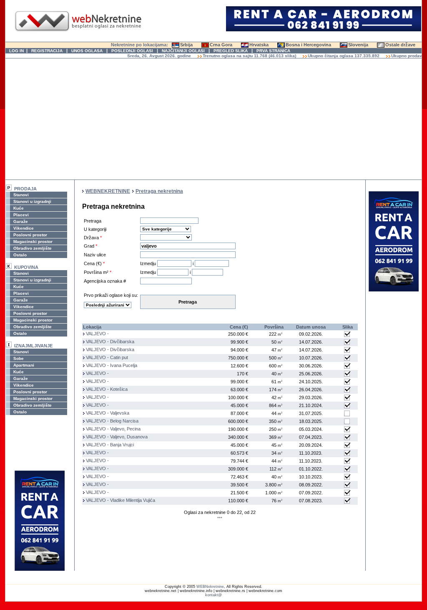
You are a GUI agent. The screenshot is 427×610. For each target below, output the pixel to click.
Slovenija (358, 44)
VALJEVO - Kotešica (107, 389)
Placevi (20, 215)
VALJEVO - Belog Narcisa (112, 420)
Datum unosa (311, 326)
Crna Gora (221, 44)
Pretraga (187, 301)
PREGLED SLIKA (231, 50)
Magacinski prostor (32, 241)
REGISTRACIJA (47, 50)
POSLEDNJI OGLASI (132, 50)
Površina (274, 326)
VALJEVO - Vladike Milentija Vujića (120, 500)
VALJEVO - (97, 333)
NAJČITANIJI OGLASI (183, 50)
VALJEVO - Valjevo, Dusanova (117, 436)
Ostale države (400, 44)
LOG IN (16, 50)
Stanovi (20, 194)
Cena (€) (239, 326)
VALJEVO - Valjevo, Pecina (113, 428)
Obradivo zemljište (32, 248)
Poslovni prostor (29, 235)
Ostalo (19, 255)
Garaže (20, 221)
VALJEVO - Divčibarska (110, 341)
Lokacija (92, 326)
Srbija (186, 44)
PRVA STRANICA (273, 50)
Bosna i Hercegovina (308, 44)
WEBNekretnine (210, 587)
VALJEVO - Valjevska (107, 412)
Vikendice (23, 228)
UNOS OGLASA (87, 50)
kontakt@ (213, 595)
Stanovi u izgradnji (31, 201)
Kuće (18, 208)
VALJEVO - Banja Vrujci (110, 444)
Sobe (18, 358)
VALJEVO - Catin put (107, 357)
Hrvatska (259, 44)
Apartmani (23, 365)
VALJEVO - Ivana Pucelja (111, 365)
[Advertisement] (213, 119)
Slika (347, 326)
